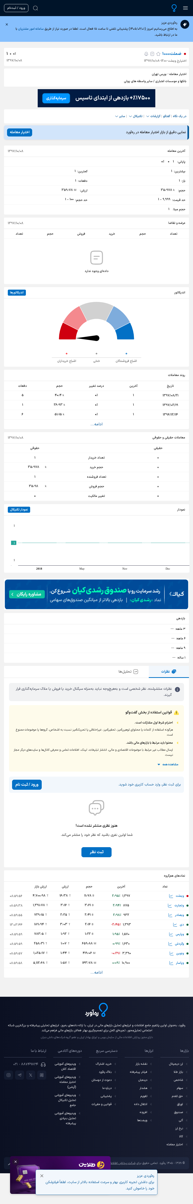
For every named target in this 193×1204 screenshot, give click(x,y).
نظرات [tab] (165, 671)
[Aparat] (41, 1075)
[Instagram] (8, 1075)
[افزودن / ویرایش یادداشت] (152, 53)
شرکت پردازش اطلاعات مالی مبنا (115, 1163)
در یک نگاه (179, 116)
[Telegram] (19, 1075)
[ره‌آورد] (174, 8)
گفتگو (166, 116)
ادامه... (96, 424)
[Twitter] (30, 1075)
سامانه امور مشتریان (31, 29)
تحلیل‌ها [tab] (125, 671)
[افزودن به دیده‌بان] (158, 53)
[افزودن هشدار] (146, 53)
